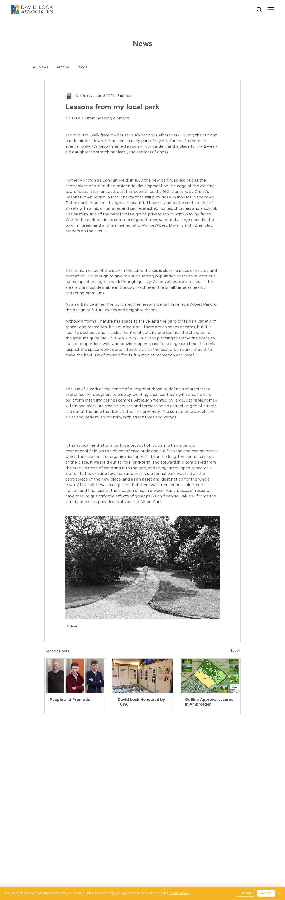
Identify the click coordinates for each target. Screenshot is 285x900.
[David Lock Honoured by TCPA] (142, 676)
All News (40, 67)
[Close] (279, 893)
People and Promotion (71, 700)
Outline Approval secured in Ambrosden (209, 702)
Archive (62, 67)
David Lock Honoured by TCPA (141, 702)
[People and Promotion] (75, 676)
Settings (245, 893)
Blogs (82, 67)
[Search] (259, 9)
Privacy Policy (179, 893)
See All (236, 650)
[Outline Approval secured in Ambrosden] (210, 676)
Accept (266, 893)
